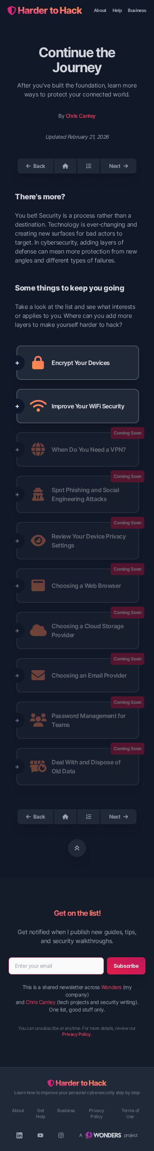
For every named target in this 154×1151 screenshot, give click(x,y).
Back (39, 166)
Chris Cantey (81, 116)
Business (137, 10)
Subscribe (126, 966)
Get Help (40, 1113)
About (100, 10)
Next (114, 166)
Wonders (111, 987)
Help (117, 10)
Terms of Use (130, 1113)
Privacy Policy (76, 1034)
